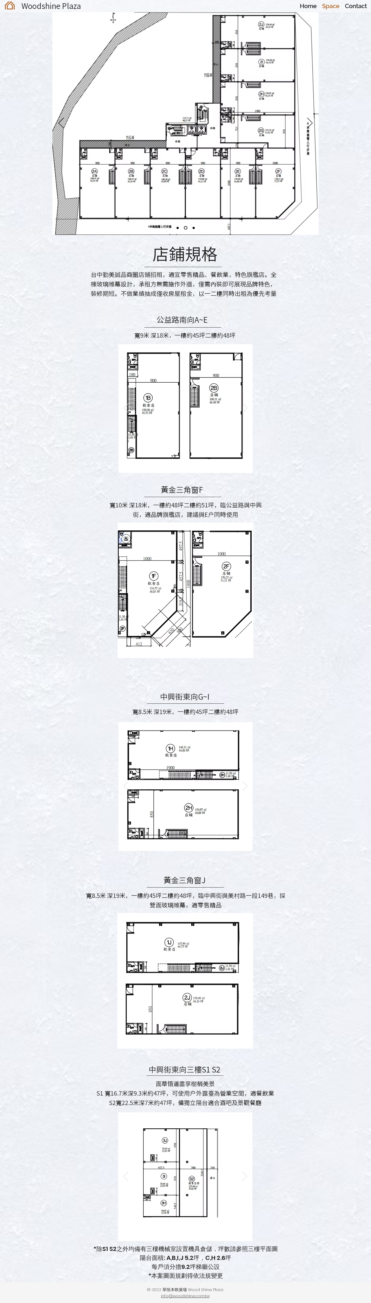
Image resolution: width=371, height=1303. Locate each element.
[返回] (61, 123)
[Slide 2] (185, 228)
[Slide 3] (193, 228)
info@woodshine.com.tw (185, 1296)
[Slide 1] (178, 228)
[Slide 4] (192, 464)
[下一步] (310, 123)
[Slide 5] (199, 464)
